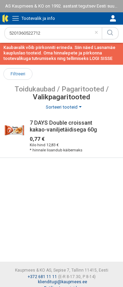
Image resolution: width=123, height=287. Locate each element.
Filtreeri (18, 73)
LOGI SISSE (101, 58)
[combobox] (53, 33)
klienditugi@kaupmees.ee (62, 281)
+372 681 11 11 (42, 276)
